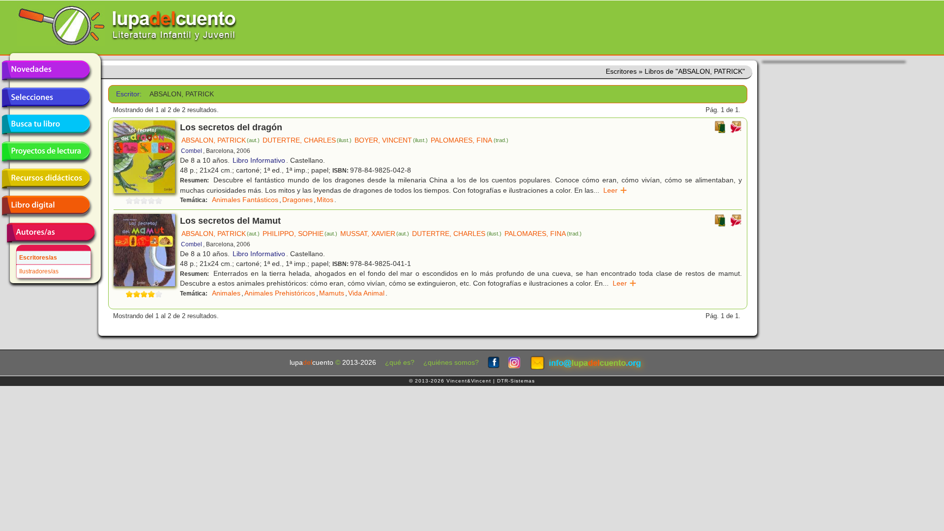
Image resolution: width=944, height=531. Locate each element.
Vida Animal (366, 293)
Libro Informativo (259, 160)
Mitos (325, 200)
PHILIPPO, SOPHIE (300, 233)
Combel (191, 151)
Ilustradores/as (39, 271)
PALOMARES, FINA (469, 140)
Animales (226, 293)
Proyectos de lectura (45, 151)
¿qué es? (399, 362)
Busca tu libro (45, 124)
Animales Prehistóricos (279, 293)
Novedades (45, 70)
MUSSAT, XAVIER (374, 233)
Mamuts (331, 293)
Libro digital (45, 205)
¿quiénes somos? (451, 362)
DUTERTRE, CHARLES (307, 140)
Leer (615, 190)
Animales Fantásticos (245, 200)
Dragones (297, 200)
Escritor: (129, 94)
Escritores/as (38, 257)
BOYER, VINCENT (391, 140)
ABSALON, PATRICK (220, 140)
